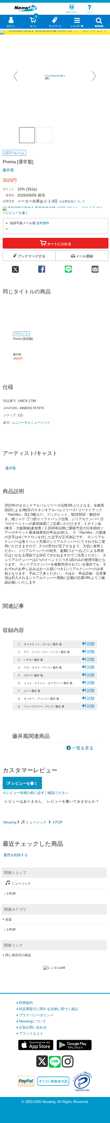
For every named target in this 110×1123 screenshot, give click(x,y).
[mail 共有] (95, 267)
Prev (16, 76)
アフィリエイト (31, 1034)
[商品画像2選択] (44, 135)
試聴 (91, 644)
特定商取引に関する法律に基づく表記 (48, 1009)
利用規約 (26, 1003)
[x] (42, 1061)
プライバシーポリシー (36, 1015)
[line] (55, 1062)
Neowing (9, 822)
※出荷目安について (72, 201)
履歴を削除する (15, 855)
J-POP (57, 822)
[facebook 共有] (41, 267)
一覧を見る (82, 748)
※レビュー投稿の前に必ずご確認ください (36, 793)
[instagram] (68, 1061)
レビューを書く (17, 213)
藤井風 (8, 170)
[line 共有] (68, 267)
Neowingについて (32, 1021)
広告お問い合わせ (33, 1027)
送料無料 (42, 223)
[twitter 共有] (15, 267)
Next (94, 76)
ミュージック (36, 822)
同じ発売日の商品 (18, 955)
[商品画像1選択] (27, 135)
